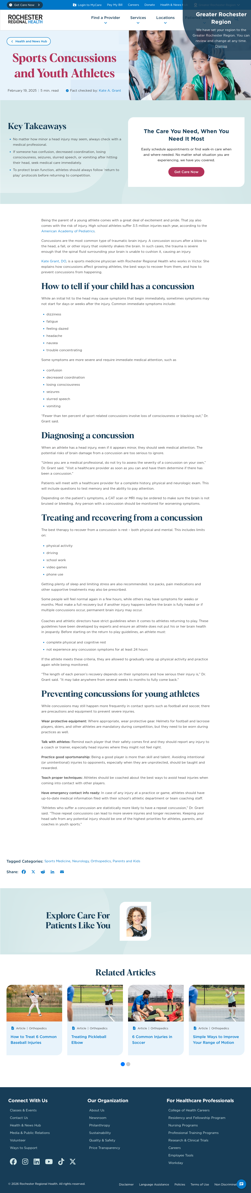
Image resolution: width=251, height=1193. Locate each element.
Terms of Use (200, 1184)
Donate (149, 4)
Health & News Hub (174, 4)
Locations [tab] (165, 17)
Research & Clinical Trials (188, 1140)
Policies (180, 1184)
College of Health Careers (189, 1110)
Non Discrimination (227, 1184)
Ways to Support (23, 1148)
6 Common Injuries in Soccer (152, 1039)
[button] (123, 1064)
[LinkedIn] (52, 872)
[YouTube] (48, 1162)
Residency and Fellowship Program (196, 1118)
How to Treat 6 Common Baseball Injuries (34, 1039)
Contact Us (19, 1118)
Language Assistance (154, 1184)
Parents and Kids (126, 861)
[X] (33, 872)
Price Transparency (104, 1148)
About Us (96, 1110)
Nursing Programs (183, 1125)
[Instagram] (25, 1162)
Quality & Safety (102, 1140)
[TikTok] (61, 1162)
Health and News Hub (31, 41)
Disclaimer (126, 1184)
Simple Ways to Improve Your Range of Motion (216, 1039)
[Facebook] (23, 872)
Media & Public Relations (30, 1133)
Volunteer (18, 1140)
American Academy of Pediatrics (68, 231)
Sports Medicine (57, 861)
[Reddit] (43, 872)
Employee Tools (180, 1155)
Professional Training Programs (193, 1133)
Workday (175, 1163)
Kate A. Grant (110, 91)
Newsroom (97, 1118)
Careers (133, 4)
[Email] (62, 872)
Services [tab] (138, 17)
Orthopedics (101, 861)
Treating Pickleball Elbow (88, 1039)
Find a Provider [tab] (105, 17)
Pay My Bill (114, 4)
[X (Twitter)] (72, 1162)
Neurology (80, 861)
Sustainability (100, 1133)
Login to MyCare (90, 5)
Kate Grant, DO (53, 261)
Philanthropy (99, 1125)
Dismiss (221, 46)
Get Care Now (186, 172)
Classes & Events (23, 1110)
